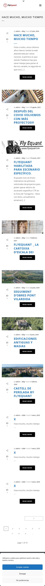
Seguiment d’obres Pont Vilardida (25, 295)
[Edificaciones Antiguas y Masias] (22, 323)
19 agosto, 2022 (35, 107)
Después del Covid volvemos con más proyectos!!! (27, 116)
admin (18, 31)
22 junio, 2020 (34, 288)
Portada (22, 25)
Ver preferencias (22, 580)
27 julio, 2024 (34, 31)
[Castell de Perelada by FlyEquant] (22, 370)
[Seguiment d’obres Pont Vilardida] (22, 276)
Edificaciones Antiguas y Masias (25, 342)
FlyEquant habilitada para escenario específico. (27, 167)
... (32, 534)
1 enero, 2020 (35, 415)
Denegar (22, 574)
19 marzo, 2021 (35, 158)
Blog (23, 31)
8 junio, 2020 (34, 335)
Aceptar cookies (22, 567)
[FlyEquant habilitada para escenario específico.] (22, 147)
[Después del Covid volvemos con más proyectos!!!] (22, 96)
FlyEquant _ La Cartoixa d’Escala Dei (26, 248)
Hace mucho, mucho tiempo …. (26, 39)
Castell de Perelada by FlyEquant (24, 392)
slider (24, 415)
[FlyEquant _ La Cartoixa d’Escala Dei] (22, 227)
